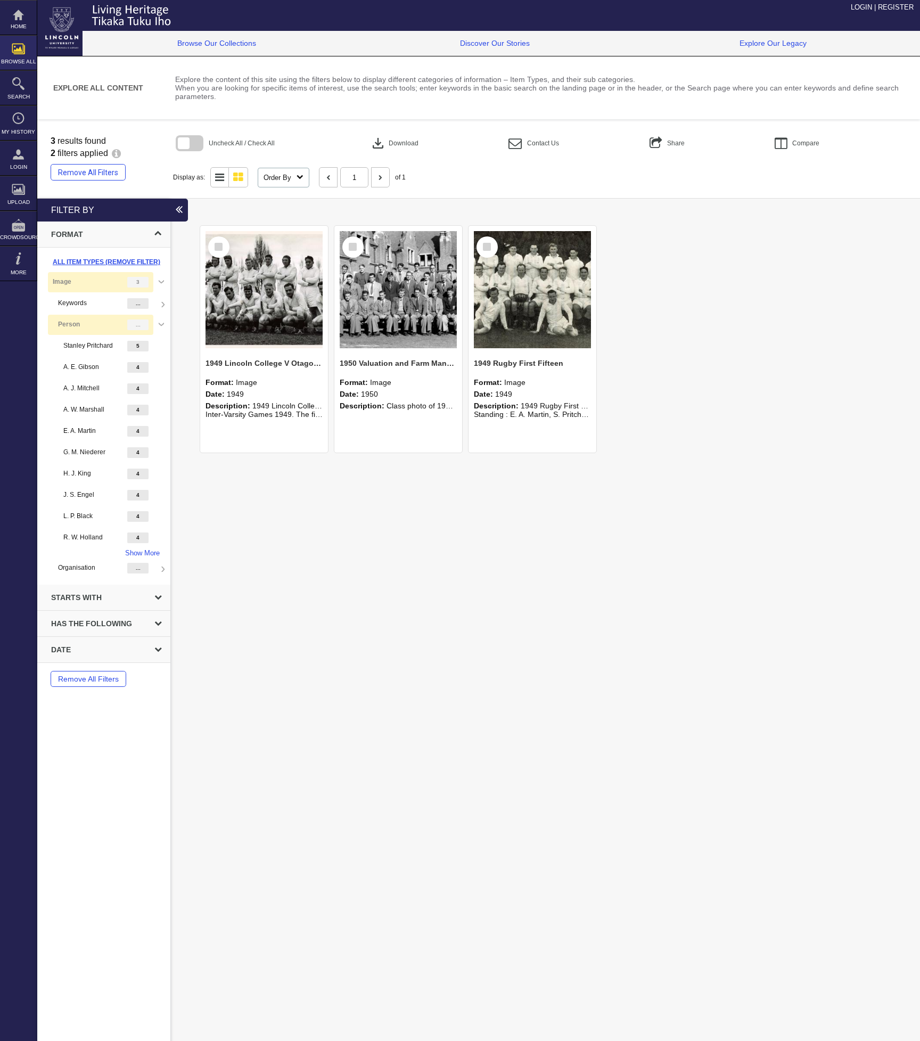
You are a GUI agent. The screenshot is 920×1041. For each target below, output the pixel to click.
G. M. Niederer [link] (84, 452)
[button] (533, 143)
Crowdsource (18, 237)
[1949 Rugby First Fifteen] (532, 289)
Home (19, 26)
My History (18, 132)
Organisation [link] (76, 567)
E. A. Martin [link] (79, 431)
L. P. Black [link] (78, 516)
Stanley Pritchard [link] (88, 345)
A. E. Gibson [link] (81, 367)
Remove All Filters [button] (88, 172)
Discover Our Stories (495, 43)
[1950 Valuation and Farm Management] (398, 289)
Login (18, 167)
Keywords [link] (72, 303)
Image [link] (62, 281)
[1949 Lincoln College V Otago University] (264, 289)
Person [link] (69, 324)
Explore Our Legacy (773, 43)
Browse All (18, 61)
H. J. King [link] (77, 473)
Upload (18, 202)
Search (18, 97)
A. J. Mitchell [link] (81, 388)
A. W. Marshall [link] (83, 409)
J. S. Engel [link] (78, 494)
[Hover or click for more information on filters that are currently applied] (116, 153)
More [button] (19, 272)
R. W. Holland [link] (83, 537)
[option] (104, 425)
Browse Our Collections (216, 43)
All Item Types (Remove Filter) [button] (106, 262)
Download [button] (394, 143)
